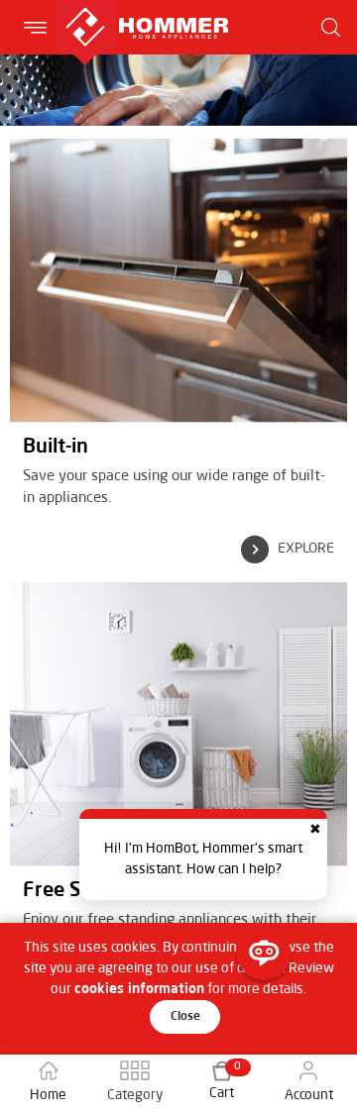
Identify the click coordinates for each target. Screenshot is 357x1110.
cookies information (139, 989)
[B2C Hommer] (141, 10)
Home (48, 1095)
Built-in (55, 447)
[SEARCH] (331, 27)
